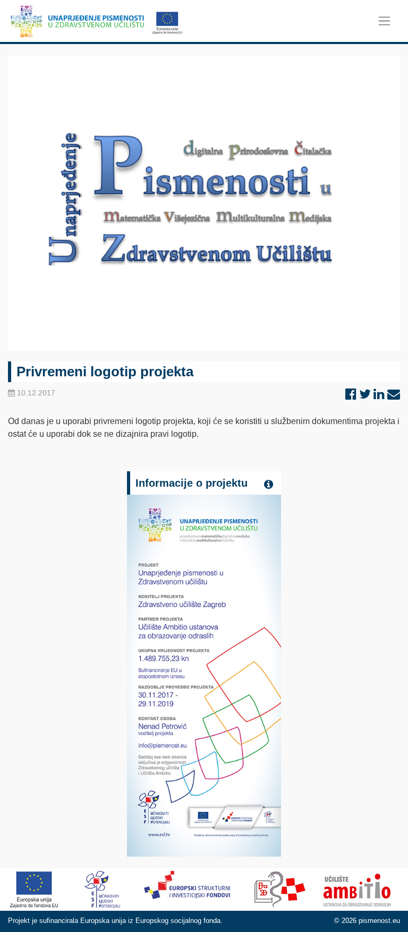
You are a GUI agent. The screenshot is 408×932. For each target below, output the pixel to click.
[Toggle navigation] (384, 21)
